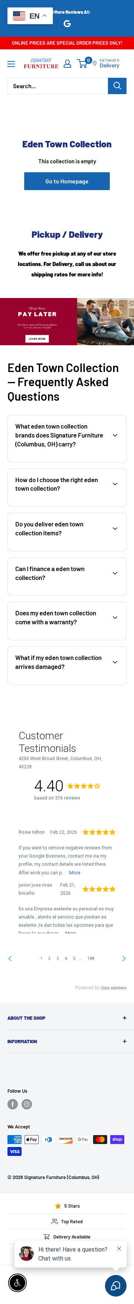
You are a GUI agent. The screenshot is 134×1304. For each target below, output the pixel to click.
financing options (69, 594)
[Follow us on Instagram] (27, 1104)
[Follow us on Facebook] (12, 1104)
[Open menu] (11, 64)
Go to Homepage (67, 181)
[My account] (67, 64)
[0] (82, 63)
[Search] (117, 86)
